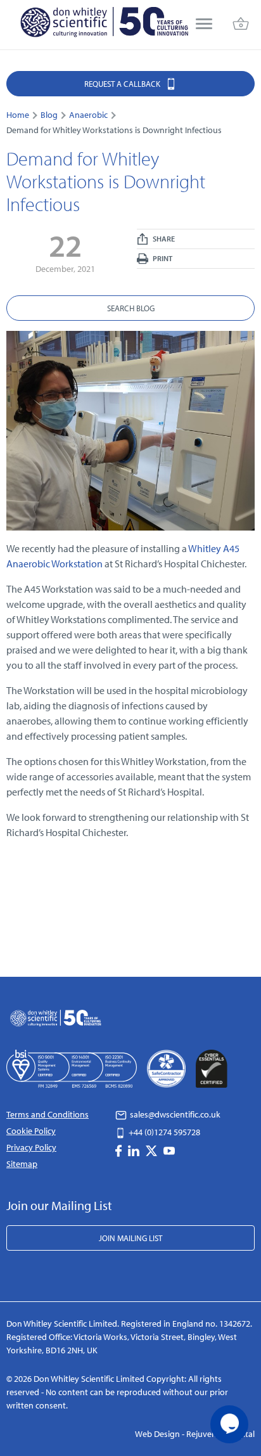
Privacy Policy (31, 1147)
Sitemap (21, 1163)
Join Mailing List (130, 1238)
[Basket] (240, 25)
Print (161, 258)
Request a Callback (123, 84)
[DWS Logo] (104, 24)
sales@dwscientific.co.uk (174, 1114)
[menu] (204, 25)
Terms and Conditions (47, 1114)
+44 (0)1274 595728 (163, 1132)
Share (163, 238)
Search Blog (131, 308)
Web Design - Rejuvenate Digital (195, 1434)
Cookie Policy (31, 1131)
